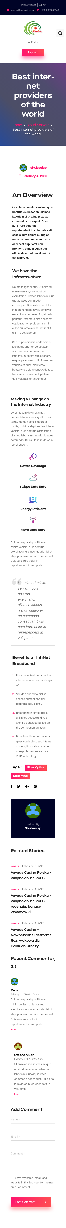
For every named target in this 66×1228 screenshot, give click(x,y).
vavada (15, 866)
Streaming (20, 776)
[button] (33, 52)
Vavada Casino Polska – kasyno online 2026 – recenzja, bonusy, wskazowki (31, 904)
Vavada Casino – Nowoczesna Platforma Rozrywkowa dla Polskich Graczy (31, 938)
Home (17, 125)
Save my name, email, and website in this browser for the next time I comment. (32, 1182)
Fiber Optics (35, 767)
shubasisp (38, 168)
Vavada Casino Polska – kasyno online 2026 (31, 875)
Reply (13, 1029)
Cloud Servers (38, 125)
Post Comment (25, 1202)
